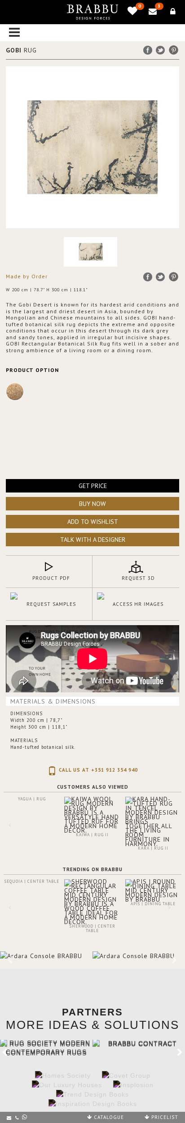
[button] (5, 841)
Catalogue (108, 1117)
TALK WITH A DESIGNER (92, 540)
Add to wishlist (92, 522)
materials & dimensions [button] (53, 701)
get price (93, 486)
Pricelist (164, 1117)
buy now (92, 504)
